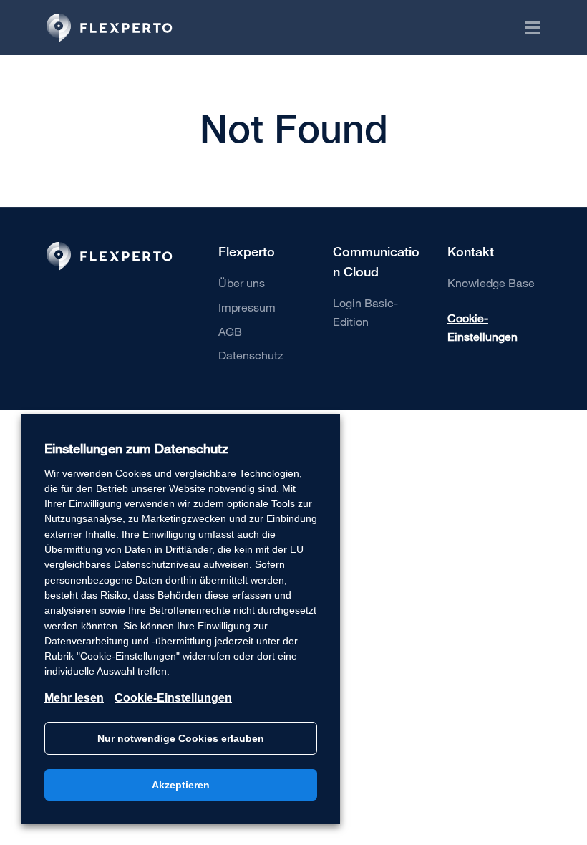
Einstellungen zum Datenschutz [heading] (136, 448)
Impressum (247, 307)
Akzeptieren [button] (181, 785)
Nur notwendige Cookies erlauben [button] (180, 738)
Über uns (241, 282)
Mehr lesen (74, 698)
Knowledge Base (491, 282)
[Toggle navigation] (527, 27)
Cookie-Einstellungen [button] (482, 327)
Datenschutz (250, 355)
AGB (230, 331)
